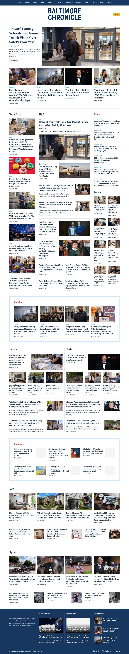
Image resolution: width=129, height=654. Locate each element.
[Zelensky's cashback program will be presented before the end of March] (75, 470)
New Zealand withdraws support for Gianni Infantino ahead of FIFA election (106, 579)
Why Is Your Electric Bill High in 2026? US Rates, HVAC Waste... (100, 208)
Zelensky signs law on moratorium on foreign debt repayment (92, 469)
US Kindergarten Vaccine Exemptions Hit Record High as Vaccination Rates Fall (111, 387)
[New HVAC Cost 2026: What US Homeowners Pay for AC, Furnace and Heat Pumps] (22, 207)
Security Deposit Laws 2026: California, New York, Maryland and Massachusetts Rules (99, 255)
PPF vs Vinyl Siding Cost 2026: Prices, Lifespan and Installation (106, 160)
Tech (94, 2)
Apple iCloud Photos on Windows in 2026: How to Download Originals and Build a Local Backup (104, 516)
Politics (50, 2)
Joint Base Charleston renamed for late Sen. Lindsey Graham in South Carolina (113, 255)
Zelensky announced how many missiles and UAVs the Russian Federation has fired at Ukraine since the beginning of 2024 (78, 628)
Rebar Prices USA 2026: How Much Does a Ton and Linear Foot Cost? (51, 283)
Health (86, 2)
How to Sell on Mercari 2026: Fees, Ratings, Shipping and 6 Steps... (99, 279)
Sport (101, 2)
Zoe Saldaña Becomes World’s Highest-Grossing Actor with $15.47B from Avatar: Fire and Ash (58, 453)
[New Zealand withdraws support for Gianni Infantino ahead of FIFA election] (107, 570)
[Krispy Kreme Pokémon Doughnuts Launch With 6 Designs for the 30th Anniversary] (22, 173)
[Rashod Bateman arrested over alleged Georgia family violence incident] (50, 570)
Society (78, 2)
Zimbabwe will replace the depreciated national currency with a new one (93, 451)
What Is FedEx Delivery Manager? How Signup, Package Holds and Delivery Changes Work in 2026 (26, 404)
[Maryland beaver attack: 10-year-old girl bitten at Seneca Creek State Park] (112, 425)
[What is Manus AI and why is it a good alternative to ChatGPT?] (51, 625)
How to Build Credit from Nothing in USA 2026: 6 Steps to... (113, 278)
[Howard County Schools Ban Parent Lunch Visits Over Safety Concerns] (81, 46)
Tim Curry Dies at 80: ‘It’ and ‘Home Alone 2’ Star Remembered (77, 92)
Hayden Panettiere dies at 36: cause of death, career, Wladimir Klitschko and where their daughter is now (83, 404)
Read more (14, 60)
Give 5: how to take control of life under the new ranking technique (50, 641)
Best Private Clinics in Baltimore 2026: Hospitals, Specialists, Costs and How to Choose (92, 388)
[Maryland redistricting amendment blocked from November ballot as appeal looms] (50, 85)
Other (108, 2)
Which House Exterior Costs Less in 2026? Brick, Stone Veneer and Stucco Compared (50, 515)
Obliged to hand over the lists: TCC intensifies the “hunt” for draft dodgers (78, 636)
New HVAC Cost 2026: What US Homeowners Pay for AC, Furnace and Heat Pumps (21, 216)
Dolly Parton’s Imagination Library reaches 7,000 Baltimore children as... (111, 630)
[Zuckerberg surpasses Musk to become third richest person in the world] (41, 453)
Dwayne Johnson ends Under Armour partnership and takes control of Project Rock (106, 172)
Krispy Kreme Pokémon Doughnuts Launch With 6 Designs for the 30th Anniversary (20, 182)
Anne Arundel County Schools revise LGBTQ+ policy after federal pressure (50, 330)
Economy (59, 2)
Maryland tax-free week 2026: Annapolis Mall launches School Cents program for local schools (20, 281)
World (42, 2)
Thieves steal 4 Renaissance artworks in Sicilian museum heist (53, 387)
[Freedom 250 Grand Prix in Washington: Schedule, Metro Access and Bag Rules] (22, 570)
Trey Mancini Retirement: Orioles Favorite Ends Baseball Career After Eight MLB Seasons (77, 580)
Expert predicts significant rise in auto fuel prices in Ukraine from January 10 (50, 636)
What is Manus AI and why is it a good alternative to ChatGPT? (50, 630)
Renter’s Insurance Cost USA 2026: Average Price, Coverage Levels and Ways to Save (51, 268)
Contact (116, 14)
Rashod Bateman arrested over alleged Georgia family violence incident (49, 579)
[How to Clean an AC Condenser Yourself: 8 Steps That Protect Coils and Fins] (78, 507)
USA (34, 2)
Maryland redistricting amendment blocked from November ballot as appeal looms (25, 330)
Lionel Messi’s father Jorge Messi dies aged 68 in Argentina (95, 595)
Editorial (96, 651)
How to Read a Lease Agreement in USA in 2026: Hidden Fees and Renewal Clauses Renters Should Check (56, 187)
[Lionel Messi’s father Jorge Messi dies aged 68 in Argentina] (114, 597)
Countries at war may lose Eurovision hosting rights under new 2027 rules (20, 248)
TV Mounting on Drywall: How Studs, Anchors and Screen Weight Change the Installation (106, 183)
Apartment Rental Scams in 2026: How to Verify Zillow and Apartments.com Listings (55, 204)
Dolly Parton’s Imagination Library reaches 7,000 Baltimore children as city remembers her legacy (21, 95)
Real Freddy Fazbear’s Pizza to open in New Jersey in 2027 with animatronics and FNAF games (77, 268)
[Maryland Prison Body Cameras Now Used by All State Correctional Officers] (77, 320)
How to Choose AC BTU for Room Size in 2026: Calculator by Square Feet (22, 515)
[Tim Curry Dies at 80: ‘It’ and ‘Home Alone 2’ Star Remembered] (78, 83)
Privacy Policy (106, 651)
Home (19, 2)
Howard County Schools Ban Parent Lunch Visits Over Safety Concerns (63, 124)
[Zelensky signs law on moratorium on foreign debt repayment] (110, 470)
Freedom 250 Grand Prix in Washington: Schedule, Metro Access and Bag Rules (22, 579)
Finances (68, 2)
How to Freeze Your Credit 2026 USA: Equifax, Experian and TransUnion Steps (114, 231)
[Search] (119, 3)
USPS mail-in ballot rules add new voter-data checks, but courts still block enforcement (18, 360)
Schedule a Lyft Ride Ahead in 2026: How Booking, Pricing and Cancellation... (100, 231)
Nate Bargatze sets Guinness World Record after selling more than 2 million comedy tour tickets (47, 227)
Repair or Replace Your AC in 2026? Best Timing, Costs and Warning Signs (105, 148)
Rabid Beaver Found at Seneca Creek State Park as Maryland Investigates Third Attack (74, 388)
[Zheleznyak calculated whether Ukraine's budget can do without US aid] (41, 470)
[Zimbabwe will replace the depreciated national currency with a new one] (110, 453)
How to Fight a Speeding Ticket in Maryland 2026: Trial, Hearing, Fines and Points (35, 388)
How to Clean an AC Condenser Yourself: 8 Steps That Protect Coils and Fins (77, 515)
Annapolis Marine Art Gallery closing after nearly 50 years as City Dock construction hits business (25, 423)
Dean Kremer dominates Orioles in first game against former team (57, 595)
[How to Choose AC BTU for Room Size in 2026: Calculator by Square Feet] (22, 507)
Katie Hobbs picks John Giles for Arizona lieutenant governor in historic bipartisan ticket (102, 330)
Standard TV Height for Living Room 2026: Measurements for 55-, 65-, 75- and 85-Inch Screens (17, 388)
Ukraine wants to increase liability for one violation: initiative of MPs (77, 641)
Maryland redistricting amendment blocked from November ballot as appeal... (111, 640)
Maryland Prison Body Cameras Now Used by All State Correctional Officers (77, 329)
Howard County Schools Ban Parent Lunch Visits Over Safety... (110, 620)
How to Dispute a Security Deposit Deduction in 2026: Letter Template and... (113, 209)
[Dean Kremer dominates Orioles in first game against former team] (76, 597)
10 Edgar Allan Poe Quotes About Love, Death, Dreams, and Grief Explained (107, 123)
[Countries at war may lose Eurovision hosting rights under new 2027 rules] (22, 239)
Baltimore (27, 2)
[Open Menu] (10, 3)
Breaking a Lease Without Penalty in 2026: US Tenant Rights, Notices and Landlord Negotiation (77, 284)
